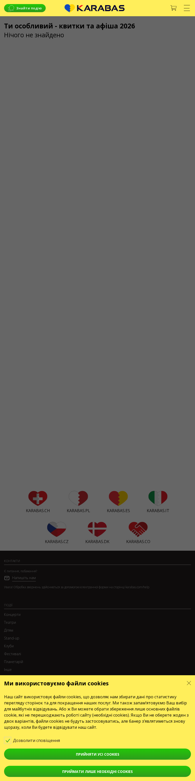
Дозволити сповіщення (37, 740)
